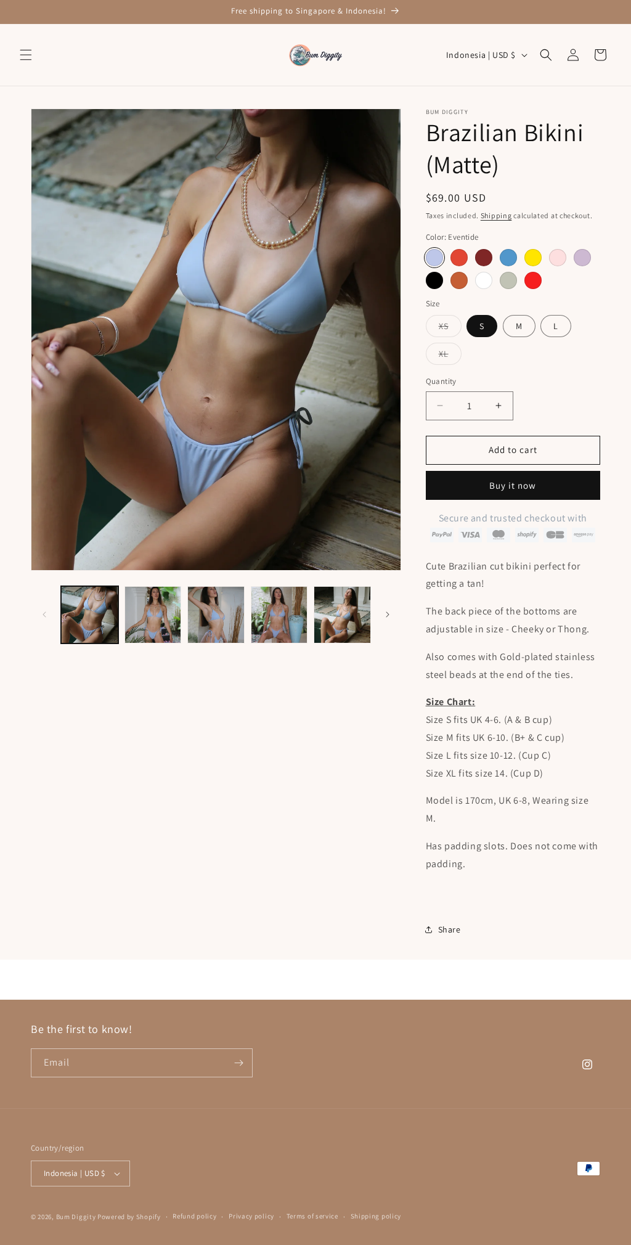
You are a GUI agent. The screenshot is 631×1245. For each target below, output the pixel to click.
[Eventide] (434, 257)
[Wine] (483, 257)
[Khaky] (508, 280)
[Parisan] (508, 257)
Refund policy (194, 1216)
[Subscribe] (238, 1062)
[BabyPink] (557, 257)
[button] (25, 54)
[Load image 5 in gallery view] (342, 614)
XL (450, 356)
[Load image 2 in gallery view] (153, 614)
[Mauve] (582, 257)
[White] (483, 280)
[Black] (434, 280)
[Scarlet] (459, 257)
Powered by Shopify (129, 1216)
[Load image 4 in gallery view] (279, 614)
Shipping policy (376, 1216)
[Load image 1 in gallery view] (89, 614)
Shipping (496, 215)
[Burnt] (459, 280)
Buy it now (512, 485)
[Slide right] (387, 614)
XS (450, 328)
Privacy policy (251, 1216)
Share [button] (449, 929)
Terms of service (312, 1216)
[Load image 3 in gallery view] (216, 614)
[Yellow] (533, 257)
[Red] (533, 280)
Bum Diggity (76, 1216)
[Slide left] (44, 614)
